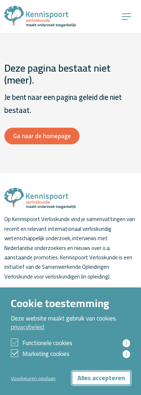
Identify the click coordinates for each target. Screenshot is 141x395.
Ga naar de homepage (42, 136)
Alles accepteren (101, 378)
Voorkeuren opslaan (33, 378)
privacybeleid (27, 327)
